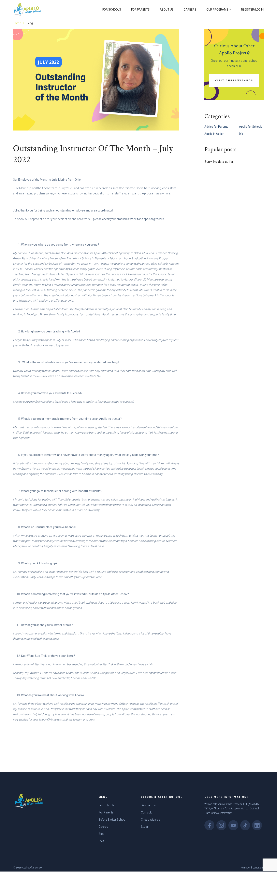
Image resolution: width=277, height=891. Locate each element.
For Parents (140, 9)
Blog (101, 833)
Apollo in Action (214, 133)
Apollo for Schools (250, 126)
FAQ (101, 840)
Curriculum (148, 812)
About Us (167, 9)
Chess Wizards (150, 819)
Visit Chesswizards (234, 80)
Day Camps (148, 805)
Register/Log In (252, 9)
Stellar (145, 826)
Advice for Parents (216, 126)
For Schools (111, 9)
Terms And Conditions (252, 867)
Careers (190, 9)
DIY (241, 133)
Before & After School (112, 819)
